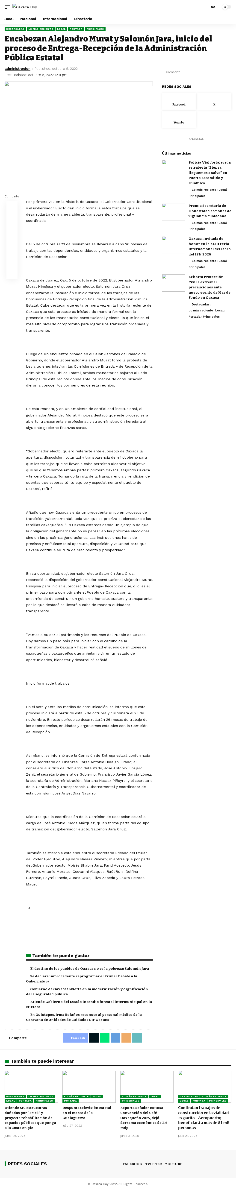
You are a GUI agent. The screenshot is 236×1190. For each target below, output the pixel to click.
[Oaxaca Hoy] (24, 7)
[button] (8, 7)
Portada (76, 29)
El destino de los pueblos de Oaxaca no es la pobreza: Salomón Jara (89, 969)
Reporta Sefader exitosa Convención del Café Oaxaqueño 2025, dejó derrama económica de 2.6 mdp (144, 1118)
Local (61, 29)
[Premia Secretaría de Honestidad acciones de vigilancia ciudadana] (173, 211)
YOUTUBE (173, 1164)
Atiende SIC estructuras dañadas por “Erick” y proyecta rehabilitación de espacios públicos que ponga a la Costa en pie (30, 1118)
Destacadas (15, 29)
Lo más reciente (40, 29)
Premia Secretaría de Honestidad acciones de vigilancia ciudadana (210, 211)
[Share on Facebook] (185, 72)
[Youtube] (179, 119)
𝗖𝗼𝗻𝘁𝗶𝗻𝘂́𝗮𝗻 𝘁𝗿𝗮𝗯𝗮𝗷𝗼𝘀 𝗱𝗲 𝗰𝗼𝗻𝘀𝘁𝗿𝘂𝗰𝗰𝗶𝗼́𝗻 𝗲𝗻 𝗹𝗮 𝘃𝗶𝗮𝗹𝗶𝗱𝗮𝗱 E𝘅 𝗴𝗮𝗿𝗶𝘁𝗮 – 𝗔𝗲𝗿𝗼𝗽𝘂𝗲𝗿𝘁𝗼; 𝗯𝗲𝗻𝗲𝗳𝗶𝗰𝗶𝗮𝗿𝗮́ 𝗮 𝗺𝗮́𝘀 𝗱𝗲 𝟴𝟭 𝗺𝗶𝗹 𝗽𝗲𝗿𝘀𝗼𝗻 (203, 1118)
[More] (228, 72)
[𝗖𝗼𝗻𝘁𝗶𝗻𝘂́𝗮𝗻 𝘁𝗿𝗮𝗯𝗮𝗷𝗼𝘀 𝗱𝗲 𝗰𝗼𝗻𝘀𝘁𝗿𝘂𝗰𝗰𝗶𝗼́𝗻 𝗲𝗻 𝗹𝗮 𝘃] (204, 1087)
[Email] (214, 72)
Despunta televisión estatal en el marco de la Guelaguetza (86, 1113)
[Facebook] (179, 101)
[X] (214, 101)
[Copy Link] (221, 72)
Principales (95, 29)
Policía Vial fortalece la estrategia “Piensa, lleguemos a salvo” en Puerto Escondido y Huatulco (210, 172)
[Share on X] (192, 72)
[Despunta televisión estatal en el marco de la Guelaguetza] (89, 1087)
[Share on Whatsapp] (199, 72)
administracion (17, 69)
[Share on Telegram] (207, 72)
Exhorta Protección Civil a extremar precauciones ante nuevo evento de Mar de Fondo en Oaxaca (209, 287)
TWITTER (153, 1164)
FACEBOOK (132, 1164)
